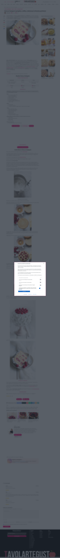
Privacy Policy (34, 294)
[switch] (40, 279)
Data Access (30, 294)
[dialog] (30, 279)
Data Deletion (25, 294)
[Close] (44, 264)
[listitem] (30, 277)
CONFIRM (24, 291)
